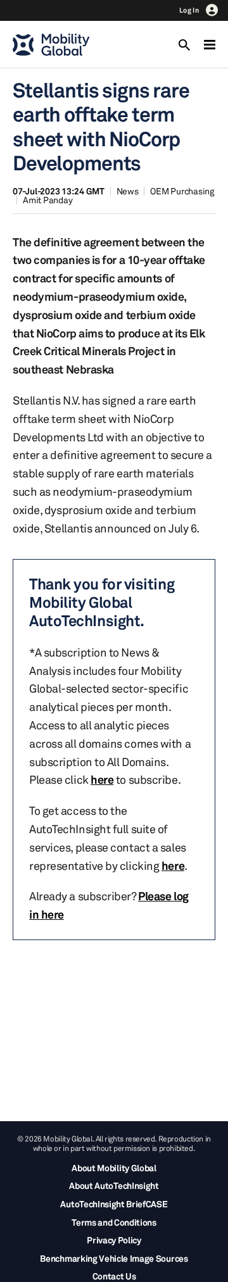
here (102, 779)
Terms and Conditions (114, 1222)
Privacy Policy (114, 1240)
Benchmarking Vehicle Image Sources (113, 1258)
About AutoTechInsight (113, 1185)
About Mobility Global (114, 1167)
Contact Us (114, 1276)
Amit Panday (47, 199)
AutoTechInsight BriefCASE (113, 1203)
